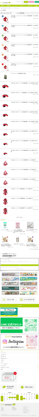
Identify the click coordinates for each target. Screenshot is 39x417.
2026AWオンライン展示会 (5, 367)
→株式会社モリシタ (25, 412)
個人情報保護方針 (14, 409)
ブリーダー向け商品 (4, 363)
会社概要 (2, 409)
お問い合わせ (2, 410)
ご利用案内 (36, 5)
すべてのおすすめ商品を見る (34, 249)
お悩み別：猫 (29, 5)
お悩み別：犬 (22, 5)
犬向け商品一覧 (3, 354)
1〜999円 (2, 360)
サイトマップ (14, 410)
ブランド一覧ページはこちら (19, 268)
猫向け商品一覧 (3, 356)
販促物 (2, 369)
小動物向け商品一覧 (4, 358)
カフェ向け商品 (3, 365)
